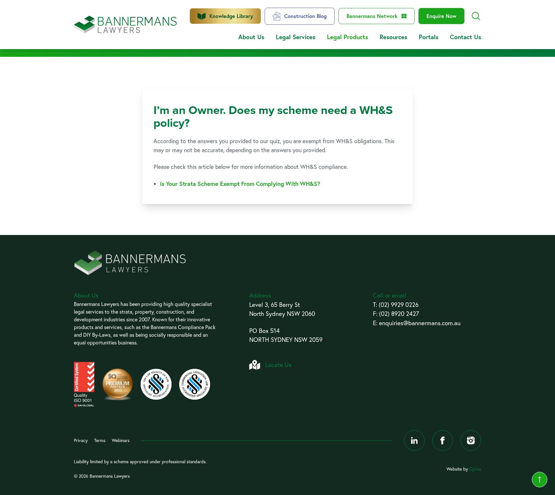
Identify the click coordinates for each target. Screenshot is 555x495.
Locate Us (278, 365)
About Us (251, 37)
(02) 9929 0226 (398, 304)
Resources (393, 37)
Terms (99, 440)
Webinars (120, 440)
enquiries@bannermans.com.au (420, 323)
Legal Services (295, 37)
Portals (428, 37)
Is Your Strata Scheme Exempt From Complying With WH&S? (240, 183)
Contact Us (465, 37)
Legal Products (347, 37)
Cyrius (475, 469)
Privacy (81, 440)
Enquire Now (441, 16)
